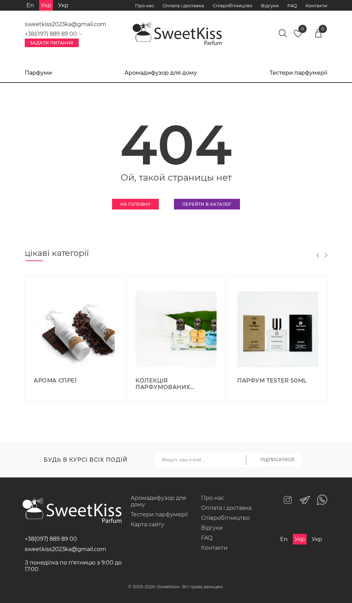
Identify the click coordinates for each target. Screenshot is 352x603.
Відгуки (270, 5)
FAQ (292, 5)
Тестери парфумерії (298, 72)
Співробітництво (232, 5)
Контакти (316, 5)
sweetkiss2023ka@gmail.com (65, 24)
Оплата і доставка (183, 5)
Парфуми (38, 72)
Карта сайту (147, 524)
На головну (135, 204)
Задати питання (52, 42)
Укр (63, 5)
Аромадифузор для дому (160, 72)
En (30, 5)
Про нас (144, 5)
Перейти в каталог (207, 204)
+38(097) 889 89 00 (51, 539)
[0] (298, 35)
